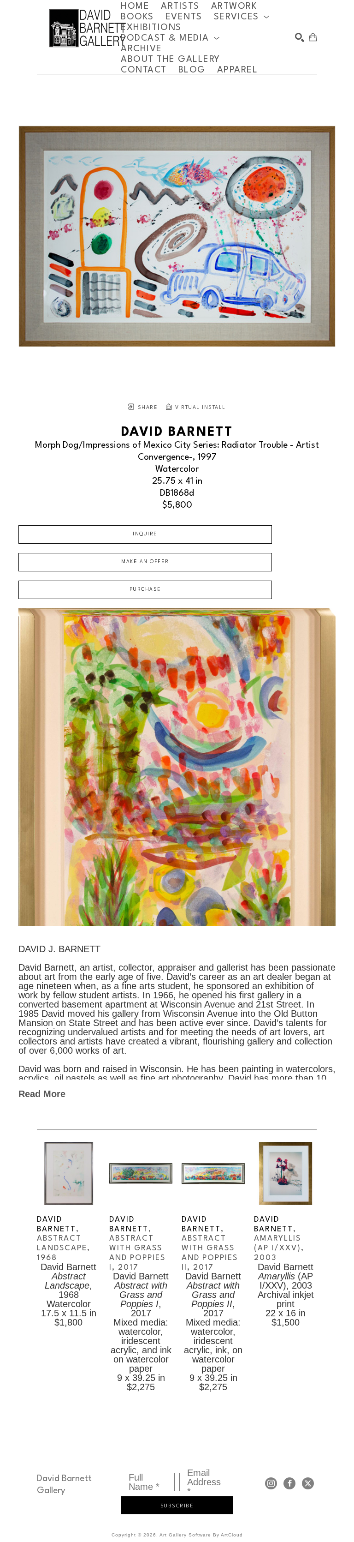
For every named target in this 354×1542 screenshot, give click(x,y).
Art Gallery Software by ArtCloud (201, 1534)
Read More (41, 1094)
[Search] (299, 37)
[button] (242, 17)
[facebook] (289, 1483)
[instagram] (271, 1483)
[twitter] (308, 1483)
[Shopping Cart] (313, 37)
